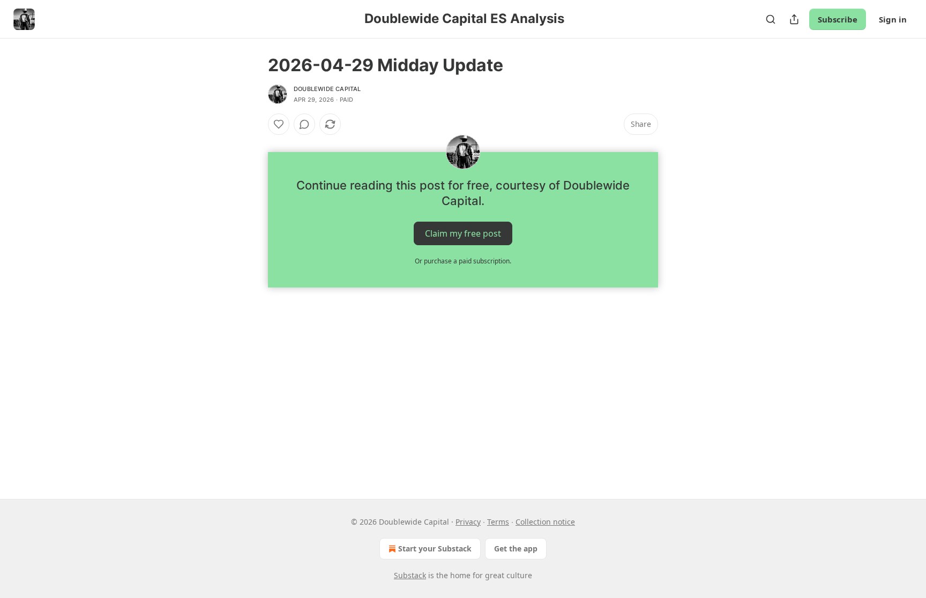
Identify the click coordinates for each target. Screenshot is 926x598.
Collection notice (545, 522)
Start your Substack (435, 548)
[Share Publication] (794, 19)
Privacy (468, 522)
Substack (410, 575)
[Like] (278, 124)
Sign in (893, 19)
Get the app (515, 548)
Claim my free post (463, 233)
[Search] (770, 19)
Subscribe (837, 19)
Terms (498, 522)
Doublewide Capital (327, 89)
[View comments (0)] (304, 124)
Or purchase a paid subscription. (463, 261)
